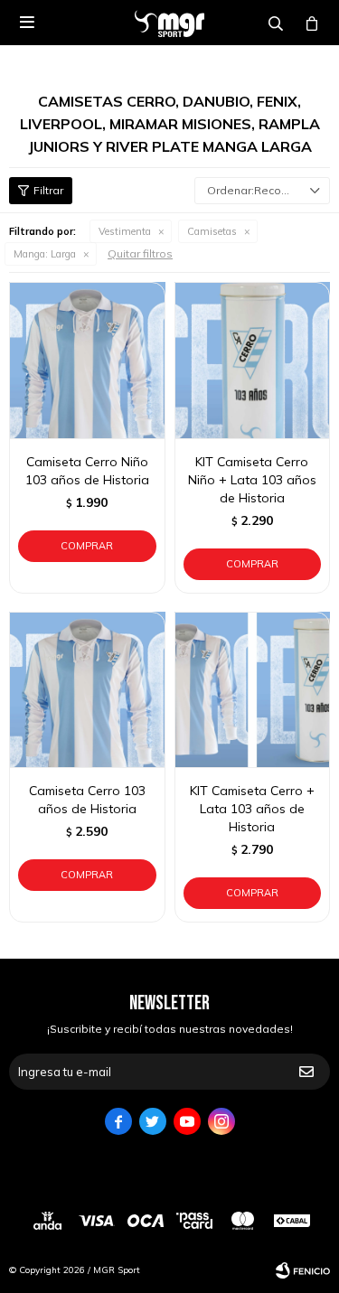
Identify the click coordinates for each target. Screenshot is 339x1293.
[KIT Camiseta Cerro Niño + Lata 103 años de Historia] (252, 360)
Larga (45, 254)
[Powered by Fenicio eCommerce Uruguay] (303, 1270)
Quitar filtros (140, 253)
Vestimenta (125, 231)
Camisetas (212, 231)
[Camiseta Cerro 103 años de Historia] (87, 690)
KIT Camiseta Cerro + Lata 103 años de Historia (252, 808)
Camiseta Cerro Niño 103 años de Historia (87, 471)
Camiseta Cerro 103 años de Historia (87, 799)
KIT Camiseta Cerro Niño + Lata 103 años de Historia (252, 480)
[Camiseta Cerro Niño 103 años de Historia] (87, 360)
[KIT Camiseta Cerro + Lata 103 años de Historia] (252, 690)
